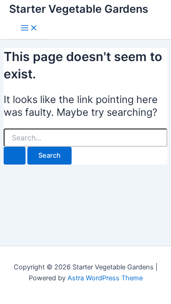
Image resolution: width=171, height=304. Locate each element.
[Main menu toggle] (29, 28)
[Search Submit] (15, 156)
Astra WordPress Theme (105, 278)
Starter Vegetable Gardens (78, 8)
